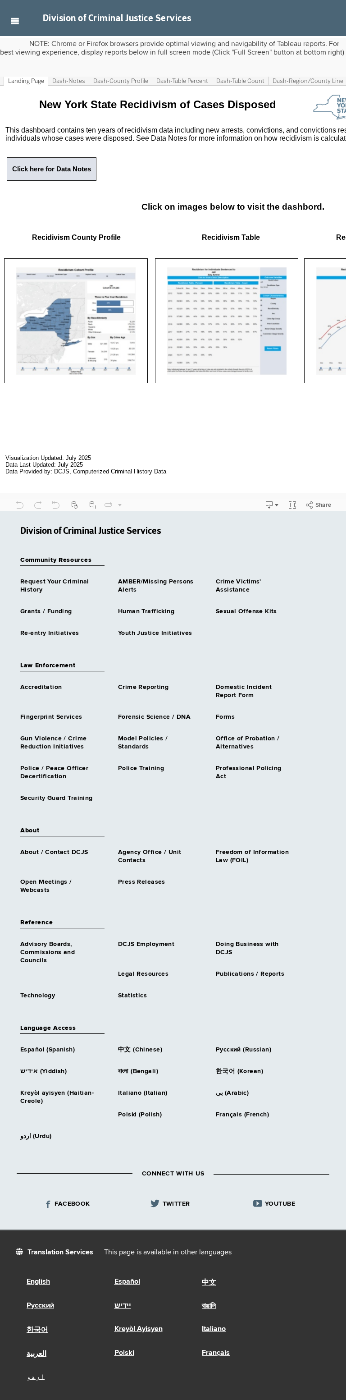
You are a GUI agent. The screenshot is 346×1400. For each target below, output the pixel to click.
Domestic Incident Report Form (244, 691)
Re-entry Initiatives (49, 633)
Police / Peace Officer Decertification (54, 772)
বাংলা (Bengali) (138, 1071)
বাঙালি (209, 1306)
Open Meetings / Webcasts (46, 886)
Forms (225, 717)
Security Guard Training (56, 798)
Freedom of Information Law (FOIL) (252, 856)
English (38, 1281)
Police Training (141, 768)
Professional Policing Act (249, 772)
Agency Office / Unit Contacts (149, 856)
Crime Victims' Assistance (238, 585)
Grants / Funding (46, 611)
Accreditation (41, 687)
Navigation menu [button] (14, 20)
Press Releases (141, 882)
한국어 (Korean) (239, 1071)
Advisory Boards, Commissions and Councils (47, 952)
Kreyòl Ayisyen (138, 1329)
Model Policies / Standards (143, 742)
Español (127, 1281)
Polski (124, 1353)
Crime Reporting (143, 687)
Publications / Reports (250, 974)
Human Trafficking (146, 611)
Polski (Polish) (140, 1114)
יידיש (122, 1306)
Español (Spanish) (47, 1050)
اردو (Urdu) (35, 1136)
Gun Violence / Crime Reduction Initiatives (53, 742)
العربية (36, 1354)
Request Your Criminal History (54, 585)
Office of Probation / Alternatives (248, 742)
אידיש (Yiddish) (43, 1071)
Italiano (214, 1329)
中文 (209, 1282)
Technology (37, 995)
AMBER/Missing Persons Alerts (156, 585)
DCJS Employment (146, 944)
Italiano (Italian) (143, 1093)
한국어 (37, 1330)
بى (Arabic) (232, 1093)
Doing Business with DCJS (247, 948)
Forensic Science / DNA (154, 717)
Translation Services (60, 1252)
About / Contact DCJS (54, 852)
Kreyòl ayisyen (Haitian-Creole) (57, 1097)
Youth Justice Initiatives (155, 633)
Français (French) (242, 1114)
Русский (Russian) (243, 1050)
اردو (36, 1377)
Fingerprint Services (51, 717)
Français (216, 1353)
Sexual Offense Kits (246, 611)
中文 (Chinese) (140, 1050)
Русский (40, 1305)
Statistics (132, 995)
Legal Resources (143, 974)
